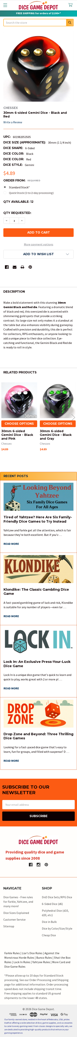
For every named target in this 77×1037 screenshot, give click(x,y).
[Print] (22, 267)
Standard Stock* (19, 187)
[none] (38, 67)
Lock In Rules (21, 962)
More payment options (38, 244)
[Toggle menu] (5, 5)
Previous (3, 417)
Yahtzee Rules (41, 962)
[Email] (14, 267)
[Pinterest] (30, 267)
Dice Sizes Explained (16, 913)
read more (11, 544)
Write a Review (12, 122)
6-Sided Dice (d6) (52, 904)
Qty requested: (17, 213)
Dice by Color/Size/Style (57, 928)
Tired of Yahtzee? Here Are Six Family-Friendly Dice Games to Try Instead (38, 519)
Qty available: (18, 201)
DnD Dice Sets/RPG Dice (57, 897)
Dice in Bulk (49, 922)
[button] (38, 254)
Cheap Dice (49, 935)
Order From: (21, 180)
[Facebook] (6, 267)
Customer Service (14, 919)
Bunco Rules (44, 957)
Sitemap (8, 926)
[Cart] (71, 5)
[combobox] (38, 22)
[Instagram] (38, 864)
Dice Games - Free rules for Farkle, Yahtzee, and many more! (18, 901)
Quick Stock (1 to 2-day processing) (31, 193)
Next (73, 417)
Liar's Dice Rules (32, 953)
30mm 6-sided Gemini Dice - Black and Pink (17, 434)
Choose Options (19, 423)
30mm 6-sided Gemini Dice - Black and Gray (56, 434)
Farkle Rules (12, 953)
